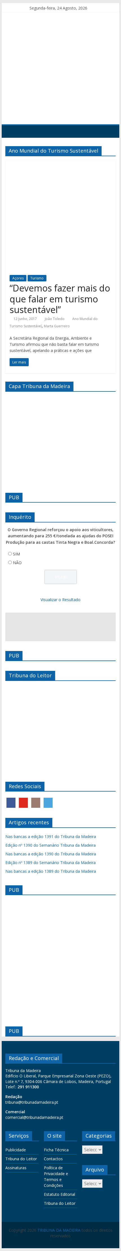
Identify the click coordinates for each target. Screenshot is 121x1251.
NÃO (17, 562)
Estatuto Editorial (59, 1194)
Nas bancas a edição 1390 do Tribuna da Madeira (50, 853)
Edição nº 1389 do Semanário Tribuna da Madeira (50, 862)
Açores (18, 278)
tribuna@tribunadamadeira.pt (31, 1102)
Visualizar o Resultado (60, 599)
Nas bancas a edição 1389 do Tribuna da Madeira (50, 871)
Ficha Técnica (56, 1149)
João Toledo (54, 318)
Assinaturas (15, 1167)
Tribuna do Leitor (21, 1158)
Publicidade (15, 1149)
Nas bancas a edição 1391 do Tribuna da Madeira (50, 836)
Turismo (37, 278)
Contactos (53, 1158)
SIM (16, 554)
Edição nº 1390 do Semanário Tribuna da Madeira (50, 845)
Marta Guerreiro (57, 326)
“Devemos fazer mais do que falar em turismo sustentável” (60, 299)
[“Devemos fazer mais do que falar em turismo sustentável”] (60, 164)
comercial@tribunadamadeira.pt (34, 1117)
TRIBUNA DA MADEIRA (58, 1230)
